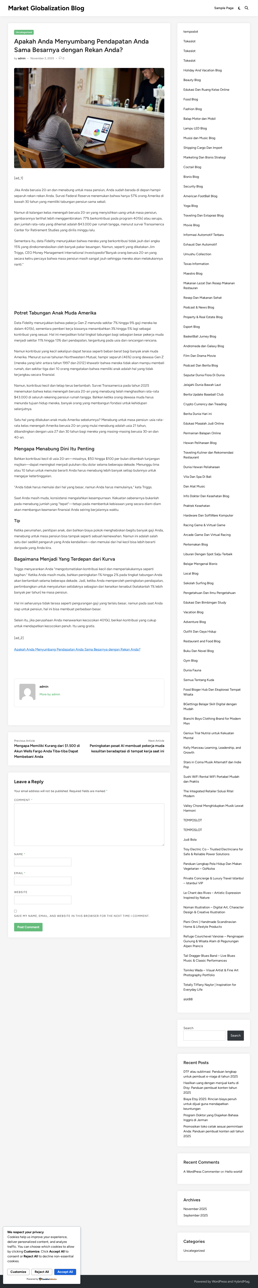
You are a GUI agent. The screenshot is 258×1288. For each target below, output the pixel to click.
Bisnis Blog (191, 177)
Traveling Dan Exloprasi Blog (203, 215)
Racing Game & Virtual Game (204, 525)
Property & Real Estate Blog (203, 317)
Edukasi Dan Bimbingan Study (204, 602)
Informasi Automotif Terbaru (203, 235)
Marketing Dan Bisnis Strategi (204, 157)
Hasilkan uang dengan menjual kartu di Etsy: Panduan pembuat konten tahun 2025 (211, 1087)
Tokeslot (189, 41)
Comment (23, 800)
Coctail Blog (192, 167)
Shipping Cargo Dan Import (202, 148)
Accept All (65, 1272)
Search (188, 1028)
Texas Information (196, 264)
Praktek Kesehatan (196, 506)
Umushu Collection (197, 254)
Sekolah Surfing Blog (198, 583)
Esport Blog (191, 327)
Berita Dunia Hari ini (197, 414)
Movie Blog (191, 225)
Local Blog (190, 573)
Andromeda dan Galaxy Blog (203, 346)
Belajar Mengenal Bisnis (200, 564)
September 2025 (195, 1215)
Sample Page (224, 8)
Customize (18, 1272)
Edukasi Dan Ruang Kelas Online (206, 90)
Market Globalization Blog (46, 8)
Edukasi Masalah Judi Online (203, 423)
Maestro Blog (192, 273)
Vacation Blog (193, 612)
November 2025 (195, 1209)
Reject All (42, 1272)
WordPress (219, 1281)
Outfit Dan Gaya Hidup (199, 631)
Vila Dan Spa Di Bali (197, 477)
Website (21, 892)
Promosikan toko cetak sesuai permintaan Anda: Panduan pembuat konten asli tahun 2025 (213, 1131)
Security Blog (193, 186)
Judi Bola (190, 839)
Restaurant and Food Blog (201, 641)
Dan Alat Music (194, 486)
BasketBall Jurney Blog (199, 336)
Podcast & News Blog (198, 307)
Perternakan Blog (195, 544)
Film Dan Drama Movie (199, 356)
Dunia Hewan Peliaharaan (201, 467)
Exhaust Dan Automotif (200, 244)
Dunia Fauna (192, 670)
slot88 (188, 999)
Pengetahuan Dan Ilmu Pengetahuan (209, 593)
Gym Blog (190, 660)
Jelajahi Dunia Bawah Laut (202, 385)
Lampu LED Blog (195, 128)
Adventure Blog (194, 622)
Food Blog (190, 99)
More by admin (50, 694)
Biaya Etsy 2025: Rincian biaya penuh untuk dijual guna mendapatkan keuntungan (210, 1104)
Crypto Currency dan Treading (205, 404)
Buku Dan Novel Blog (198, 651)
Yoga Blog (190, 206)
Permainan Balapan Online (202, 433)
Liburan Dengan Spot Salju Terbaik (207, 554)
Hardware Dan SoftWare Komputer (208, 515)
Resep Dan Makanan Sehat (202, 298)
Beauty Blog (192, 80)
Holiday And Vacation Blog (202, 70)
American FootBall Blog (200, 196)
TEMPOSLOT (192, 820)
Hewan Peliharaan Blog (199, 443)
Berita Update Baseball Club (203, 394)
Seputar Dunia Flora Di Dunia (204, 375)
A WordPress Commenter (201, 1171)
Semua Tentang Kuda (198, 680)
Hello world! (233, 1171)
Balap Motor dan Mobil (199, 119)
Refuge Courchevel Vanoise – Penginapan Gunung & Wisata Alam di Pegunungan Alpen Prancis (213, 941)
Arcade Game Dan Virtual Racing (207, 535)
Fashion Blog (192, 109)
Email (20, 873)
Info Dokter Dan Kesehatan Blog (206, 496)
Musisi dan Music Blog (199, 138)
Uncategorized (24, 32)
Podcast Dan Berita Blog (200, 365)
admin (22, 58)
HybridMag (241, 1281)
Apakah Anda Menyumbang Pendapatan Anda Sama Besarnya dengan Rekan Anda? (77, 649)
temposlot (190, 31)
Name (19, 854)
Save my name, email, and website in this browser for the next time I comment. (82, 916)
